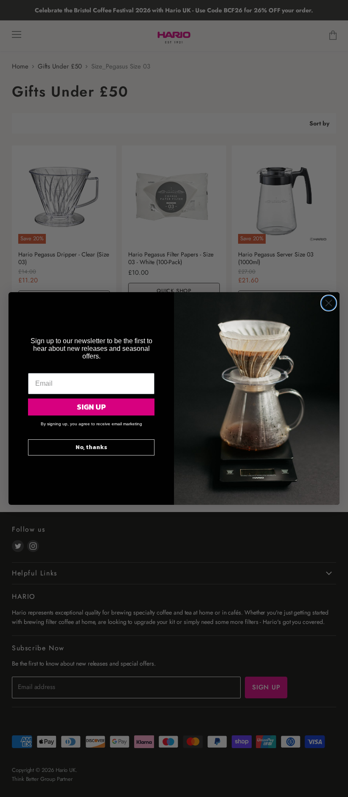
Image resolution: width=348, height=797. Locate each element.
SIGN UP (91, 407)
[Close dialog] (328, 303)
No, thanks (91, 447)
